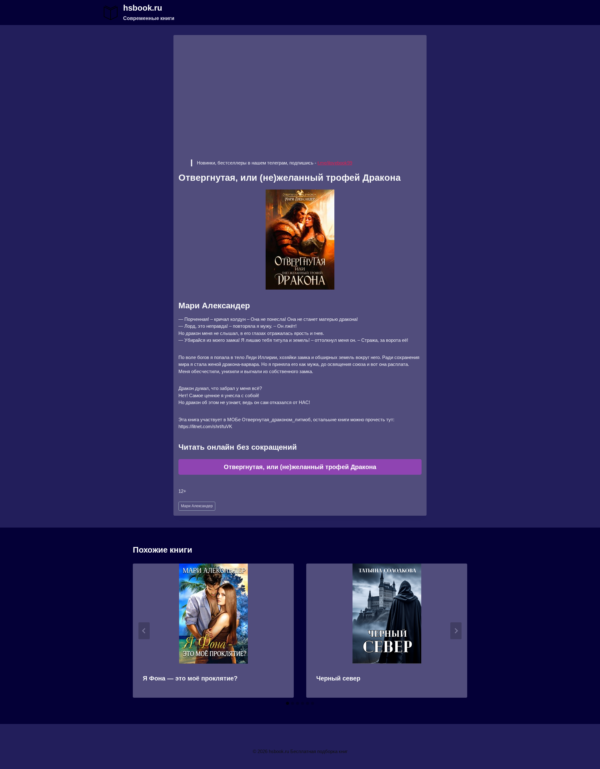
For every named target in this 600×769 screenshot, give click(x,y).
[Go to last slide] (144, 630)
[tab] (287, 703)
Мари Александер (197, 506)
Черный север (338, 678)
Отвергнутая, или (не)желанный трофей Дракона (300, 466)
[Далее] (456, 630)
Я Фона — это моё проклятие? (190, 678)
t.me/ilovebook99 (335, 162)
